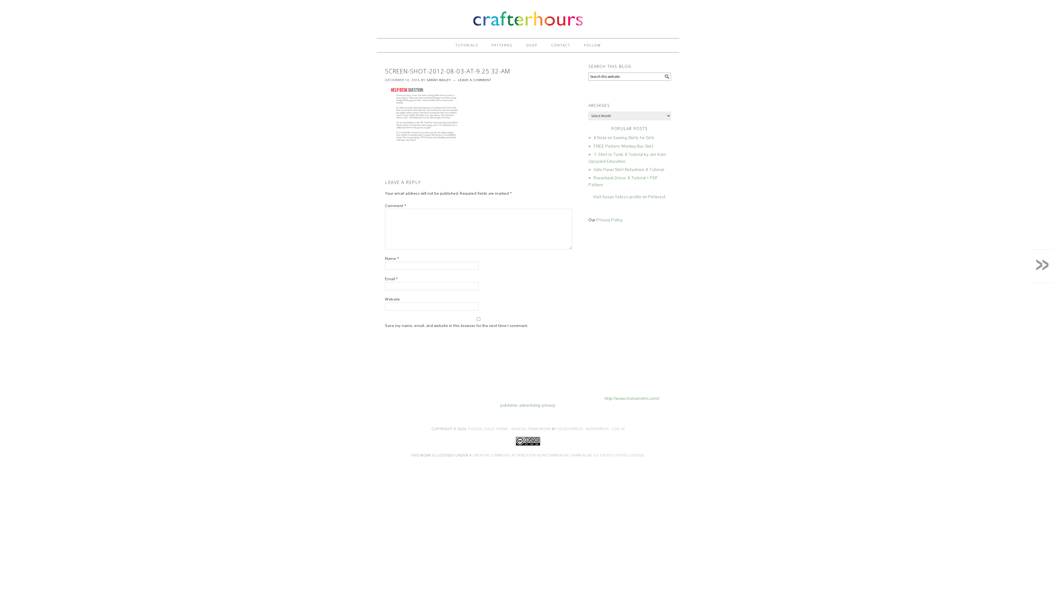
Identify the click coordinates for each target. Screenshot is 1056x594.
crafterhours (528, 17)
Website (392, 299)
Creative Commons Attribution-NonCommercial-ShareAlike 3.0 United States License (558, 455)
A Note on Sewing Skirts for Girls (624, 137)
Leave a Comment (474, 80)
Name (392, 258)
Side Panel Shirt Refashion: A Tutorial (629, 169)
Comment (395, 205)
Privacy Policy (609, 219)
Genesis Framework (531, 429)
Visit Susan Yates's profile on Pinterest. (630, 196)
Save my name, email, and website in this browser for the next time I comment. (456, 325)
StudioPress (570, 429)
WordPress (597, 429)
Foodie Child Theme (488, 429)
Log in (618, 429)
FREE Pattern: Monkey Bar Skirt (623, 146)
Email (391, 278)
